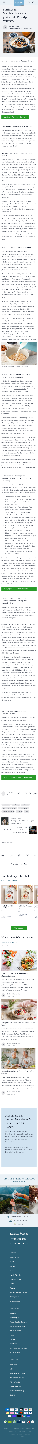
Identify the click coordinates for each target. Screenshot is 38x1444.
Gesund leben (23, 808)
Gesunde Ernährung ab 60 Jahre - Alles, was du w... (18, 1072)
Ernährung (15, 805)
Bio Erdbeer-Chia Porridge (7, 907)
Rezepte (19, 811)
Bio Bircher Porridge (25, 906)
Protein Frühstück (15, 1275)
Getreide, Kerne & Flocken (18, 1292)
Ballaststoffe (16, 192)
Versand (29, 1431)
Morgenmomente (8, 811)
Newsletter (13, 1344)
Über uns (13, 1313)
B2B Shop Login (15, 1352)
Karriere (12, 1339)
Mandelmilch (6, 259)
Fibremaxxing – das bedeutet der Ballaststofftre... (15, 974)
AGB (11, 1369)
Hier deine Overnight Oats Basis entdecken (16, 589)
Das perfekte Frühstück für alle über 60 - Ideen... (18, 1024)
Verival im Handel (15, 1330)
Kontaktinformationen (16, 1434)
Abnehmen (14, 61)
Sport (26, 811)
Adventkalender (15, 1301)
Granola (12, 1266)
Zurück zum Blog (20, 864)
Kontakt (12, 1395)
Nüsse (3, 637)
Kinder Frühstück (15, 1279)
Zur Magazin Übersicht (9, 942)
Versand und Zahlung (16, 1378)
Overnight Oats (6, 563)
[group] (14, 1199)
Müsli (11, 1271)
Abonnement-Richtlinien (18, 1373)
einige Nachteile (20, 389)
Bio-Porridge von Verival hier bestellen (18, 777)
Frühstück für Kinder (9, 808)
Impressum (13, 1364)
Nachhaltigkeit (14, 1317)
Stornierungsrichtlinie (20, 1437)
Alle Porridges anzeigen (9, 880)
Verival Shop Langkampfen (18, 1322)
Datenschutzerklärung (17, 1391)
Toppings (12, 1288)
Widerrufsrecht (15, 1382)
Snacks (12, 1283)
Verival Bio (4, 61)
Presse (12, 1335)
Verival (10, 1428)
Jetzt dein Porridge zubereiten (15, 117)
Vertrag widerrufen (16, 1386)
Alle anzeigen (19, 928)
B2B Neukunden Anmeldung (19, 1348)
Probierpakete (14, 1297)
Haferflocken (20, 133)
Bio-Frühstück (14, 1257)
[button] (4, 2)
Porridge (4, 66)
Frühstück (25, 805)
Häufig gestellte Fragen (17, 1326)
